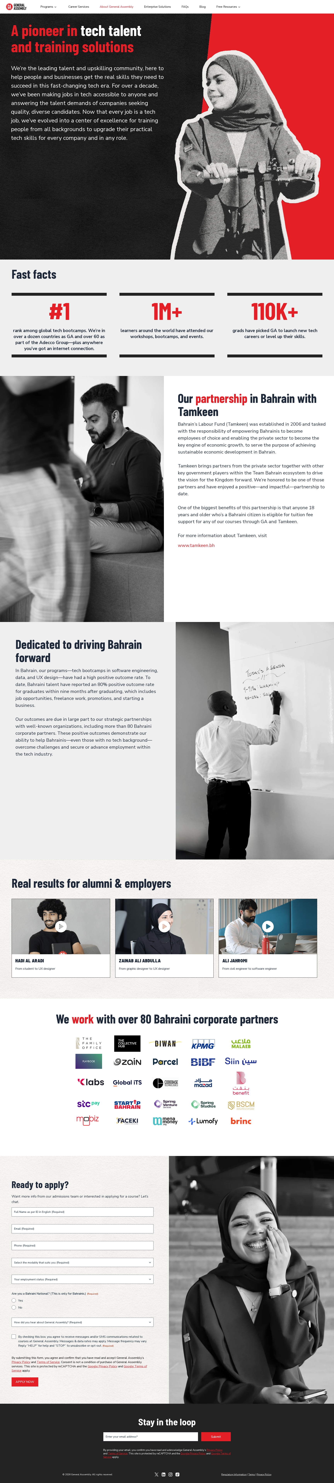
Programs (46, 7)
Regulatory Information (234, 1474)
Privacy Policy (21, 1362)
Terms (251, 1474)
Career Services (78, 7)
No (20, 1307)
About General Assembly (116, 7)
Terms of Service (48, 1362)
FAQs (185, 7)
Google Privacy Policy (102, 1366)
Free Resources (226, 7)
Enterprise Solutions (157, 7)
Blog (202, 7)
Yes (20, 1300)
